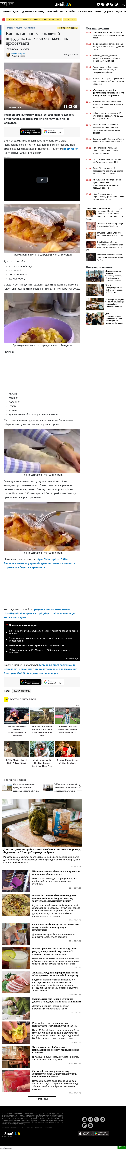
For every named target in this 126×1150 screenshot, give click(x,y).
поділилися (70, 148)
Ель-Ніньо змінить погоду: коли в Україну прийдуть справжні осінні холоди (43, 632)
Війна (72, 11)
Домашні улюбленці (33, 11)
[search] (123, 4)
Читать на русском (68, 28)
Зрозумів (121, 1147)
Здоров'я (108, 11)
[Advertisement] (42, 373)
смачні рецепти (22, 691)
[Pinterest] (116, 4)
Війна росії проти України (19, 20)
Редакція (38, 1128)
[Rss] (107, 4)
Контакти (48, 1128)
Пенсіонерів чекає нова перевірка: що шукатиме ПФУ (36, 645)
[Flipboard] (111, 4)
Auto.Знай (52, 11)
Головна (6, 11)
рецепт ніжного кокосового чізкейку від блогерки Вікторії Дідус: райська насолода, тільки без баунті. (40, 613)
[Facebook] (65, 106)
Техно (97, 11)
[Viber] (102, 4)
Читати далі (42, 1099)
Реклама (29, 1128)
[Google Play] (101, 1133)
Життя (63, 11)
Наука (119, 11)
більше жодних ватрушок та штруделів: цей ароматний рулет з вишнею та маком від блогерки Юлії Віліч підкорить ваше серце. (40, 669)
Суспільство (85, 11)
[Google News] (102, 1119)
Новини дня (69, 20)
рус (11, 4)
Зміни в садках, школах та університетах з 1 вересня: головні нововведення (40, 639)
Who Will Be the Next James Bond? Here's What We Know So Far (110, 257)
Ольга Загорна (18, 54)
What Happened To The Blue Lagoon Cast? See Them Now (42, 763)
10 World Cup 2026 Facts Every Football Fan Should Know (67, 729)
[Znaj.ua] (63, 4)
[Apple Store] (85, 1133)
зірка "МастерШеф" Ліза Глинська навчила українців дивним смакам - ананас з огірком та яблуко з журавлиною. (39, 563)
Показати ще (71, 658)
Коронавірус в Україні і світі (47, 20)
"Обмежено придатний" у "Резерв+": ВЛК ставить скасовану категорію (39, 651)
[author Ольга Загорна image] (8, 55)
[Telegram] (98, 4)
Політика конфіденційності (12, 1128)
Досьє (16, 11)
